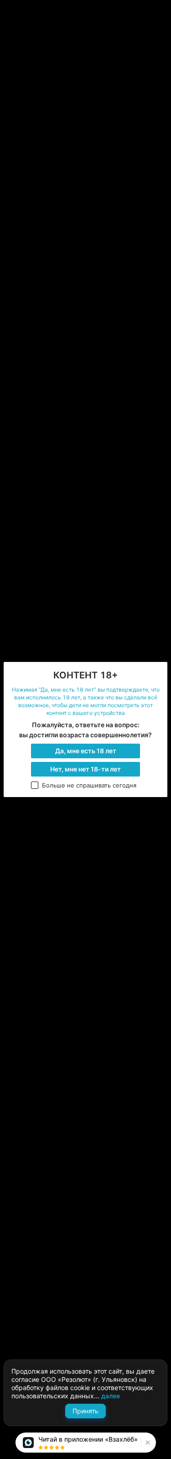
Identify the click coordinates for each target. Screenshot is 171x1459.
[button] (146, 1442)
